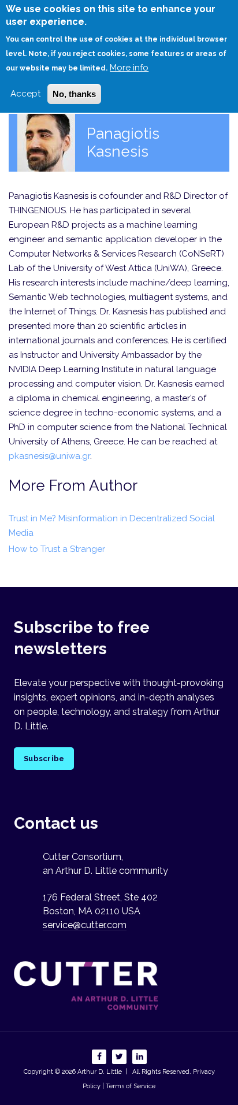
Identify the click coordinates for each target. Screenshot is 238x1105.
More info (129, 67)
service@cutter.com (85, 924)
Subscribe (44, 758)
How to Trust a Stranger (57, 549)
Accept (25, 93)
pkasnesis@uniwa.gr (49, 456)
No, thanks (74, 94)
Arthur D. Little (99, 1072)
